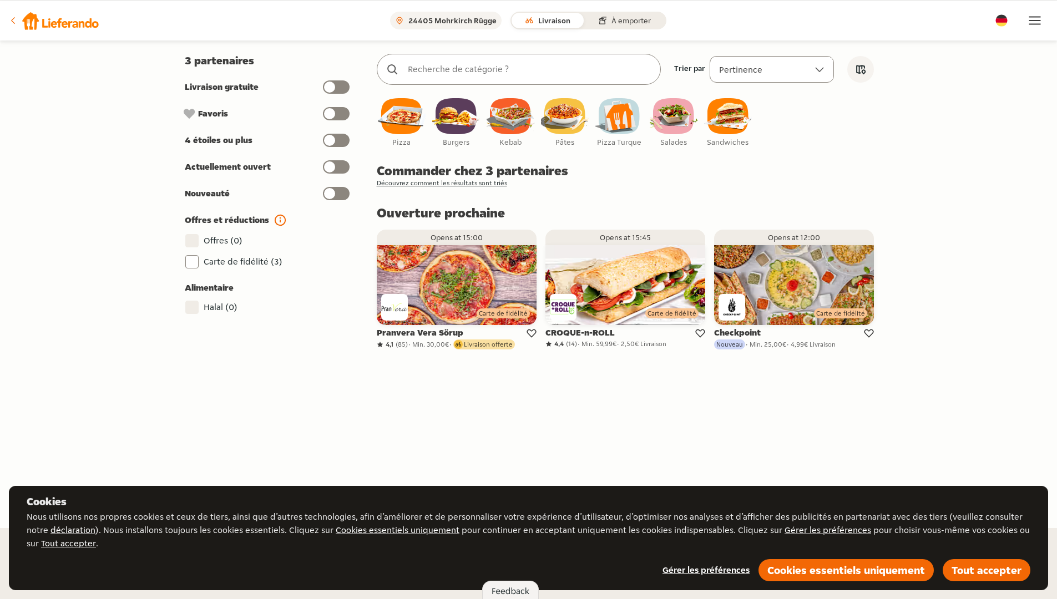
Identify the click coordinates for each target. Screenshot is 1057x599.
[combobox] (530, 69)
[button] (54, 20)
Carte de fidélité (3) (243, 261)
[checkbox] (402, 123)
